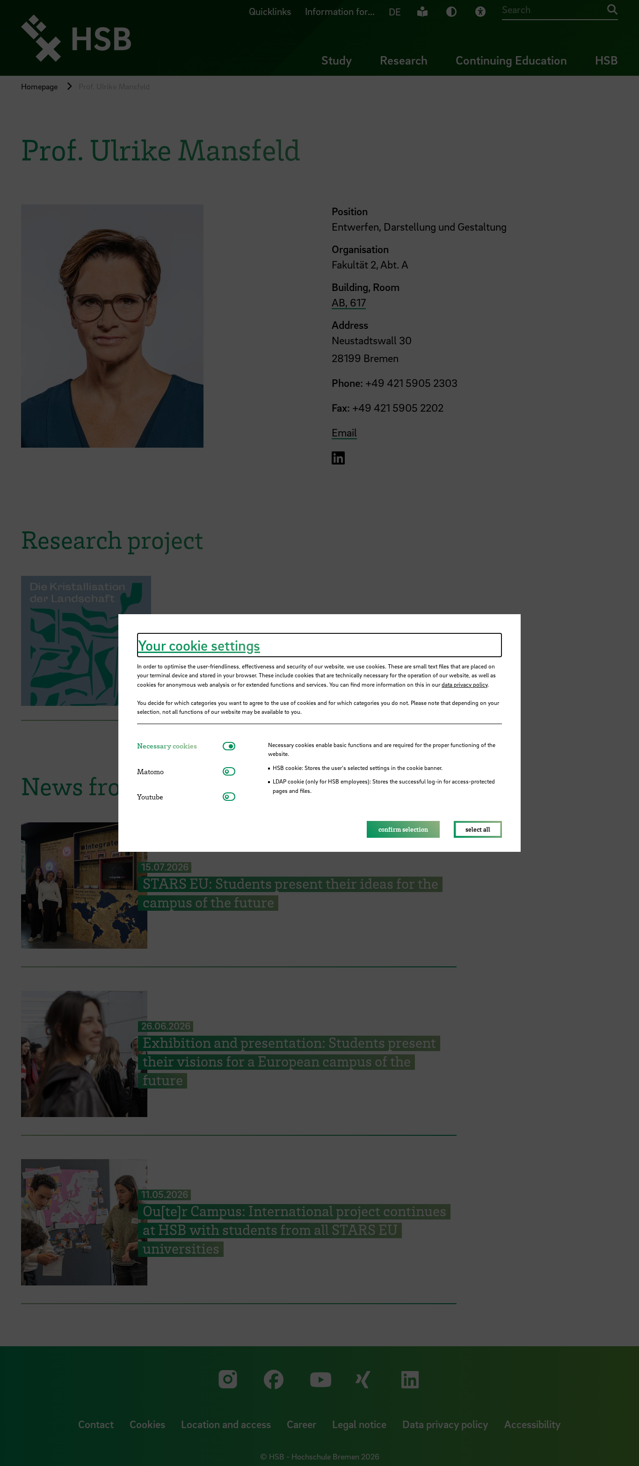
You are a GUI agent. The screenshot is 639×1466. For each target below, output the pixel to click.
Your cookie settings (199, 645)
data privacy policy (464, 684)
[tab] (180, 745)
